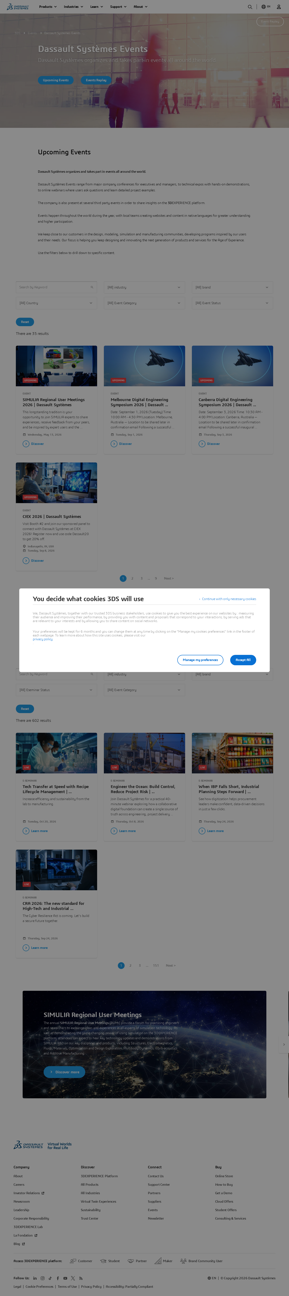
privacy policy (43, 639)
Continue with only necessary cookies (229, 599)
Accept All (243, 660)
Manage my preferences (200, 660)
